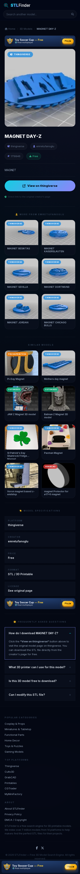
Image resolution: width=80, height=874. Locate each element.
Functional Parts (14, 734)
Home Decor (12, 740)
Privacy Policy (13, 814)
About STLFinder (15, 808)
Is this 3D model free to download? (33, 681)
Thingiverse (12, 766)
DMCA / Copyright (16, 819)
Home (11, 28)
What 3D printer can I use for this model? (37, 667)
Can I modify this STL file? (27, 694)
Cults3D (9, 771)
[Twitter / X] (42, 848)
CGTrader (11, 788)
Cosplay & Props (15, 723)
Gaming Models (14, 751)
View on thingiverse (42, 186)
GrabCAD (10, 777)
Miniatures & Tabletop (18, 729)
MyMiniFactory (13, 794)
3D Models (26, 28)
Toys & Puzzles (14, 746)
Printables (11, 782)
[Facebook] (37, 848)
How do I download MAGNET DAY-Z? (33, 633)
